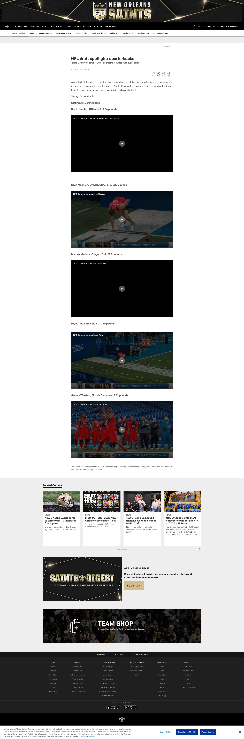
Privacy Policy (89, 736)
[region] (122, 732)
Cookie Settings (166, 732)
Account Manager (107, 666)
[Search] (195, 26)
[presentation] (200, 549)
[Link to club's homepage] (7, 26)
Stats (53, 687)
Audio (162, 687)
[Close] (240, 732)
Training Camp (162, 675)
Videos (162, 683)
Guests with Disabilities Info (107, 691)
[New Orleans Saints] (122, 719)
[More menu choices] (119, 26)
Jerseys (188, 679)
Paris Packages (107, 679)
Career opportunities (137, 666)
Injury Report (53, 679)
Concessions (77, 671)
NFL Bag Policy (78, 683)
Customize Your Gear (188, 687)
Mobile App (162, 696)
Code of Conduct (78, 687)
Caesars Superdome (78, 691)
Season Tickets (107, 671)
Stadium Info (77, 666)
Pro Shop (188, 662)
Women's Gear (188, 671)
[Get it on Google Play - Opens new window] (130, 709)
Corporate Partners (136, 671)
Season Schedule (107, 696)
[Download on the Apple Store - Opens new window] (113, 708)
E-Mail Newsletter (162, 691)
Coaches (53, 671)
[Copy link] (169, 74)
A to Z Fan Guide (77, 679)
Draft (162, 671)
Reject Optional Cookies (187, 732)
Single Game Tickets (108, 683)
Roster (53, 666)
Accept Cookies (208, 732)
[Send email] (164, 76)
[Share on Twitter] (159, 76)
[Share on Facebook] (154, 76)
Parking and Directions (77, 675)
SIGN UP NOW (133, 586)
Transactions (53, 691)
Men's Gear (188, 666)
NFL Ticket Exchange (108, 687)
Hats (188, 683)
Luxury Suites (107, 675)
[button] (122, 144)
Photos (162, 679)
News (162, 666)
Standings (52, 683)
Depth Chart (53, 675)
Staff (136, 675)
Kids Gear (188, 675)
